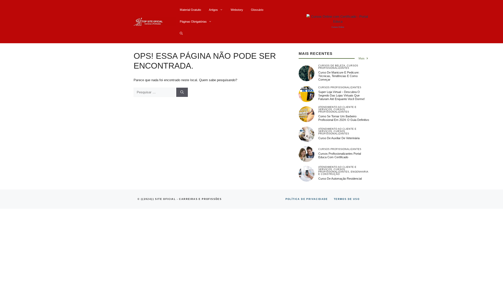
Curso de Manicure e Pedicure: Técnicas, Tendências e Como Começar (338, 76)
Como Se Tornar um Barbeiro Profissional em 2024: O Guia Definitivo (343, 118)
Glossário (257, 9)
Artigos (213, 9)
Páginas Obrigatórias (193, 21)
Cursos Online (337, 27)
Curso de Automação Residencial (340, 178)
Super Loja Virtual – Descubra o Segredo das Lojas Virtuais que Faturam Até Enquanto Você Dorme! (341, 95)
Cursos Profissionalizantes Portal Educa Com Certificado (339, 155)
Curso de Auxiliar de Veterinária (339, 138)
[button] (181, 33)
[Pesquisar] (182, 92)
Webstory (237, 9)
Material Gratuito (190, 9)
